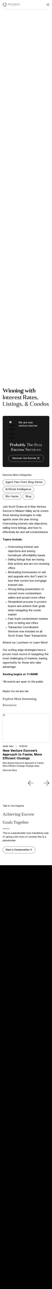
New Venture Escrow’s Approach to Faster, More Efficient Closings (22, 754)
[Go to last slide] (30, 783)
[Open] (47, 4)
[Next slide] (46, 783)
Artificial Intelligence (18, 489)
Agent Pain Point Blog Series (24, 482)
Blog (28, 496)
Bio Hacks (12, 496)
